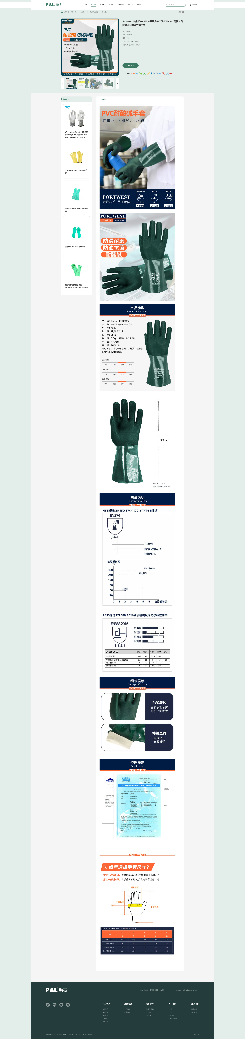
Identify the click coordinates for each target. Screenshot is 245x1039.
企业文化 (171, 1012)
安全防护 (83, 12)
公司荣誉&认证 (172, 1018)
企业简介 (171, 1009)
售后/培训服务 (150, 1009)
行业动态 (127, 1012)
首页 (65, 12)
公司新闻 (127, 1009)
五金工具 (105, 1012)
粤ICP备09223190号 (85, 1034)
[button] (117, 83)
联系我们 (130, 65)
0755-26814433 (157, 990)
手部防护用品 (94, 12)
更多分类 (105, 1021)
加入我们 (194, 1012)
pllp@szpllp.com (191, 990)
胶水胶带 (105, 1015)
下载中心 (148, 1015)
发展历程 (171, 1015)
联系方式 (194, 1009)
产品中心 (73, 12)
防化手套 (105, 12)
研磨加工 (105, 1018)
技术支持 (196, 1034)
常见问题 (148, 1012)
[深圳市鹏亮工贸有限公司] (54, 5)
